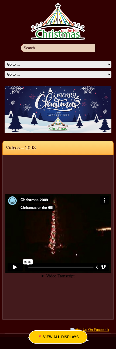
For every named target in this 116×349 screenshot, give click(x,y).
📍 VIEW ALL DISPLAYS (58, 337)
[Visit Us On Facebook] (89, 329)
